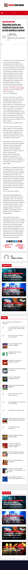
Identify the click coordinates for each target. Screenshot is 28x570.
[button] (26, 13)
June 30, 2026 (8, 553)
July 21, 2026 (8, 522)
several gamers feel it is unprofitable (9, 246)
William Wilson (12, 34)
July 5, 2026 (8, 537)
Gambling (9, 21)
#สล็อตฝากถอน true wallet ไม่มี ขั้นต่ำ (16, 39)
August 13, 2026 (9, 506)
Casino (4, 21)
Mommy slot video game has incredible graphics (19, 246)
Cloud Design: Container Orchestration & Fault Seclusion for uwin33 (13, 306)
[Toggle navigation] (14, 13)
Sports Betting (19, 273)
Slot (13, 21)
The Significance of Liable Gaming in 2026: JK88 (13, 550)
